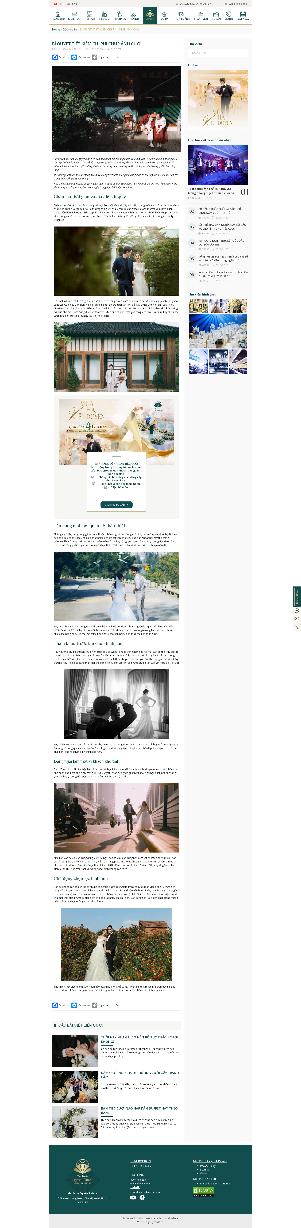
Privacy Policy (207, 1166)
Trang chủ (58, 18)
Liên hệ (229, 18)
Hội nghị (90, 18)
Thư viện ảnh (181, 18)
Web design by (150, 1222)
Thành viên (201, 18)
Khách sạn (74, 18)
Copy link (103, 57)
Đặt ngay (243, 18)
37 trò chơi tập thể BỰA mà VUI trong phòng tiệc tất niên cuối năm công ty (212, 193)
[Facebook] (142, 1197)
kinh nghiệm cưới (99, 49)
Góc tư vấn (70, 29)
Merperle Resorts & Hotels (215, 1183)
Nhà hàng (120, 18)
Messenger (84, 57)
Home (56, 29)
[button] (117, 504)
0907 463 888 (138, 1179)
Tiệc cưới (104, 18)
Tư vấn (216, 18)
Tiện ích (134, 18)
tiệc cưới (116, 49)
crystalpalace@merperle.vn (145, 1192)
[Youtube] (133, 1197)
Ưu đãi (165, 18)
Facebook (64, 57)
